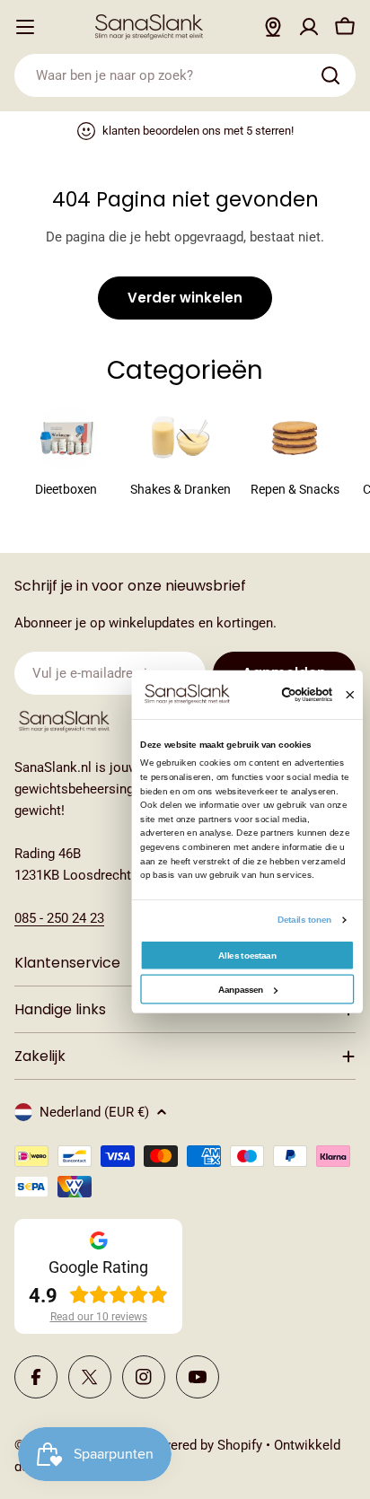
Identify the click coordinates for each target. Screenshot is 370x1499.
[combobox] (185, 75)
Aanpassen (241, 990)
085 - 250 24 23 (59, 918)
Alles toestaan (247, 955)
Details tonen (305, 920)
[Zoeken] (330, 75)
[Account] (309, 27)
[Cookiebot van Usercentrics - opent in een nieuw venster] (282, 695)
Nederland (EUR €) (94, 1112)
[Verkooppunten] (273, 27)
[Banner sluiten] (350, 695)
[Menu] (25, 27)
